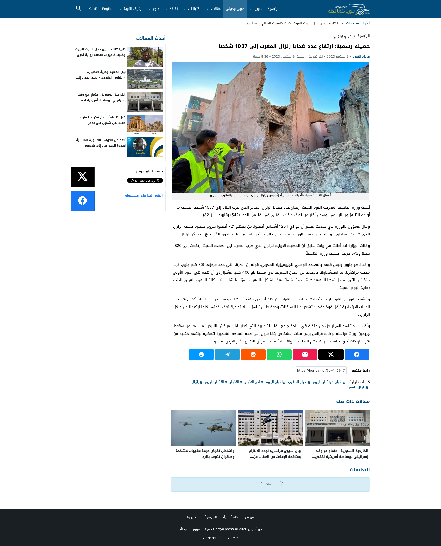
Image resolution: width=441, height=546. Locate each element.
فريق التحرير (361, 56)
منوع (156, 9)
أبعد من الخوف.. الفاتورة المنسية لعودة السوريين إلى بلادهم (101, 142)
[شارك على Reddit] (253, 354)
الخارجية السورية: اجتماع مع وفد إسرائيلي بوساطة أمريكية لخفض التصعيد (342, 457)
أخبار (339, 382)
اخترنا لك (194, 9)
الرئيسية (273, 9)
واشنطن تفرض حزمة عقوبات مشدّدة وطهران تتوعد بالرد (205, 454)
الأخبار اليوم (214, 382)
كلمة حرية (230, 517)
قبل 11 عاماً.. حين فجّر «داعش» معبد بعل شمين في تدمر (103, 120)
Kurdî (93, 9)
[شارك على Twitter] (331, 354)
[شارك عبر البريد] (305, 354)
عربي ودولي (235, 9)
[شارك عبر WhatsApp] (279, 354)
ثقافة (173, 9)
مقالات (216, 9)
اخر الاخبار (252, 382)
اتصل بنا (193, 517)
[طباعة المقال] (201, 354)
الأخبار (234, 382)
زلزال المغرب (356, 387)
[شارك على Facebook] (357, 354)
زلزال (195, 382)
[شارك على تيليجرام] (227, 354)
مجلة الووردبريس (215, 537)
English (108, 9)
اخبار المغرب (298, 382)
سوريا (258, 9)
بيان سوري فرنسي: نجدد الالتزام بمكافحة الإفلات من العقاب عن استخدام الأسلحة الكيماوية (275, 457)
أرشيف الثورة (133, 9)
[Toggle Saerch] (78, 9)
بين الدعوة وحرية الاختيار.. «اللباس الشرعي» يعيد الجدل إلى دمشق (101, 77)
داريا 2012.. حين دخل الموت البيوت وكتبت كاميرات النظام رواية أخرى (100, 52)
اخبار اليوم (274, 382)
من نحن (249, 517)
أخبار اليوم (321, 382)
